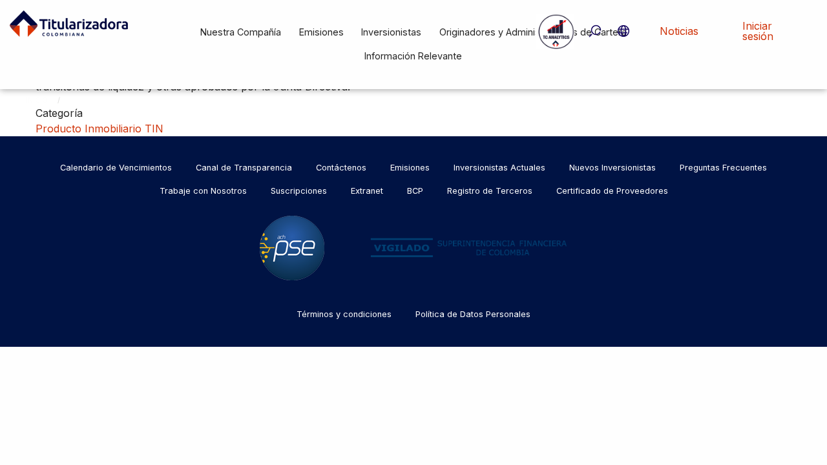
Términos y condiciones (344, 314)
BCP (415, 191)
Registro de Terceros (489, 191)
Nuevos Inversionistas (612, 167)
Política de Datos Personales (472, 314)
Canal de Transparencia (244, 167)
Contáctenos (341, 167)
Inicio (37, 100)
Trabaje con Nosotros (203, 191)
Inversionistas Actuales (499, 167)
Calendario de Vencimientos (116, 167)
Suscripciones (299, 191)
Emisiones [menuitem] (321, 31)
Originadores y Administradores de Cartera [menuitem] (533, 31)
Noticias (679, 31)
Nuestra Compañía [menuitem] (240, 31)
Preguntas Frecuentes (723, 167)
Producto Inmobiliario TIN (99, 128)
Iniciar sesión (757, 31)
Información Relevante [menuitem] (413, 55)
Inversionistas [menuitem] (391, 31)
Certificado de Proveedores (612, 191)
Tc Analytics (555, 31)
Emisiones (410, 167)
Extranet (367, 191)
